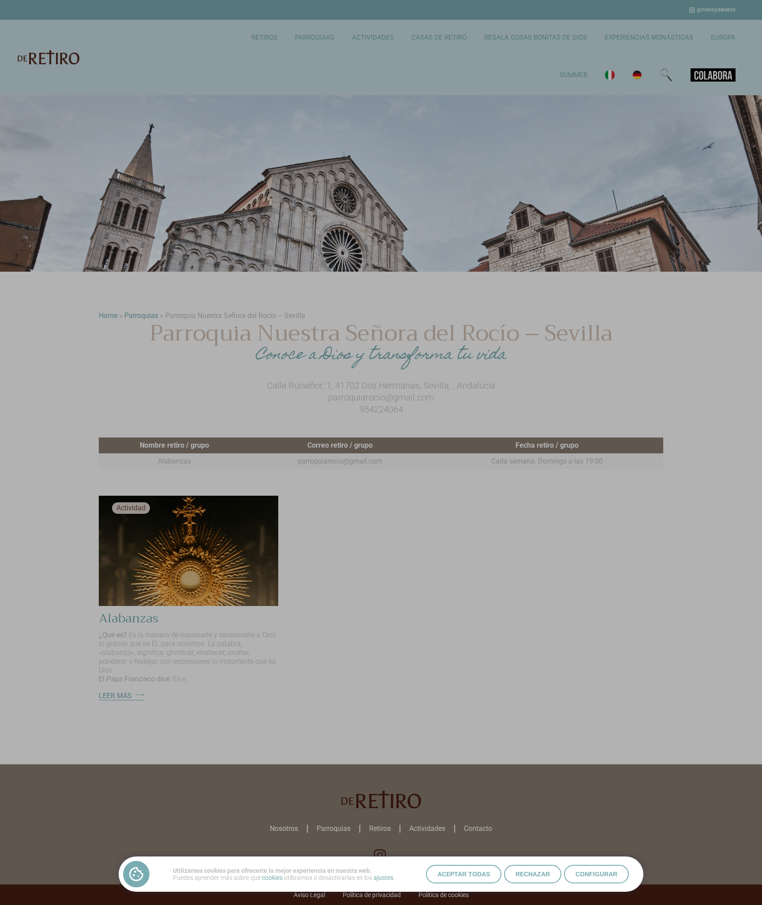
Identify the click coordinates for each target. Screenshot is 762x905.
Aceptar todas (463, 874)
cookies (272, 877)
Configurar (596, 874)
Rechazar (532, 874)
